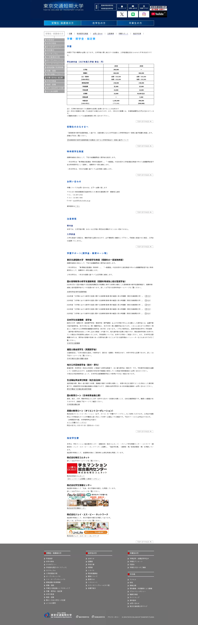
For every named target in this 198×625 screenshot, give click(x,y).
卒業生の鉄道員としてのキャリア (58, 588)
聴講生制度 (134, 594)
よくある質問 (51, 603)
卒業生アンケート (136, 561)
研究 (131, 582)
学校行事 (91, 564)
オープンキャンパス (53, 576)
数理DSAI (91, 579)
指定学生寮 (137, 33)
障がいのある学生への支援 (55, 600)
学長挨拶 (49, 558)
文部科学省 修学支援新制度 (77, 292)
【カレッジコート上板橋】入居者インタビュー (84, 479)
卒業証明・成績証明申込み (139, 558)
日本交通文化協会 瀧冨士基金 (77, 358)
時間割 (90, 567)
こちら (77, 206)
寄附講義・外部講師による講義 (141, 588)
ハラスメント (93, 582)
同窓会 (132, 564)
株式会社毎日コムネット (76, 476)
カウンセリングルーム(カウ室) (99, 585)
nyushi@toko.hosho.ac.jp (81, 200)
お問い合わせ (98, 33)
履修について (93, 576)
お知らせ (91, 558)
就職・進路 (50, 585)
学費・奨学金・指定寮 (54, 591)
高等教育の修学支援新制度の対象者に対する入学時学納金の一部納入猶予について (99, 140)
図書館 (90, 561)
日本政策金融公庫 (73, 404)
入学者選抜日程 (51, 573)
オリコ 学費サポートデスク (77, 422)
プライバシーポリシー (138, 591)
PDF (148, 296)
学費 (70, 33)
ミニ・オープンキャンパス (55, 579)
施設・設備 (50, 597)
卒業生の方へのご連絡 (138, 567)
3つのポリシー (51, 564)
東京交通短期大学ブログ (138, 606)
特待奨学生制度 (82, 33)
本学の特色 (50, 561)
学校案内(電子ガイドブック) (56, 567)
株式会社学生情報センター (76, 508)
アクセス (133, 579)
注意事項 (110, 33)
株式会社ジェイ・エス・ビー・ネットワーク (83, 536)
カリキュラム (51, 570)
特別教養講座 (93, 573)
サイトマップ (134, 597)
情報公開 (133, 585)
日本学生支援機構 (73, 343)
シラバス (91, 570)
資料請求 (133, 600)
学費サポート (123, 33)
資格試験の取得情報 (53, 582)
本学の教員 (50, 594)
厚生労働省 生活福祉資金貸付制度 (79, 389)
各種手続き (92, 588)
